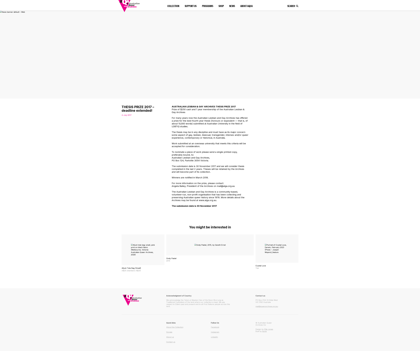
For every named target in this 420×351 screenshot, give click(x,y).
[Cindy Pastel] (210, 248)
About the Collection (174, 327)
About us (170, 337)
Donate (169, 332)
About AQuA (246, 6)
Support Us (191, 6)
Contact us (170, 342)
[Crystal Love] (277, 251)
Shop (221, 6)
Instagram (215, 332)
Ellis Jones (268, 329)
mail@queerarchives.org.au (267, 306)
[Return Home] (136, 5)
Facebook (215, 327)
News (232, 6)
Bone (264, 331)
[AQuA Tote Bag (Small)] (143, 253)
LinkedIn (214, 337)
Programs (207, 6)
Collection (173, 6)
